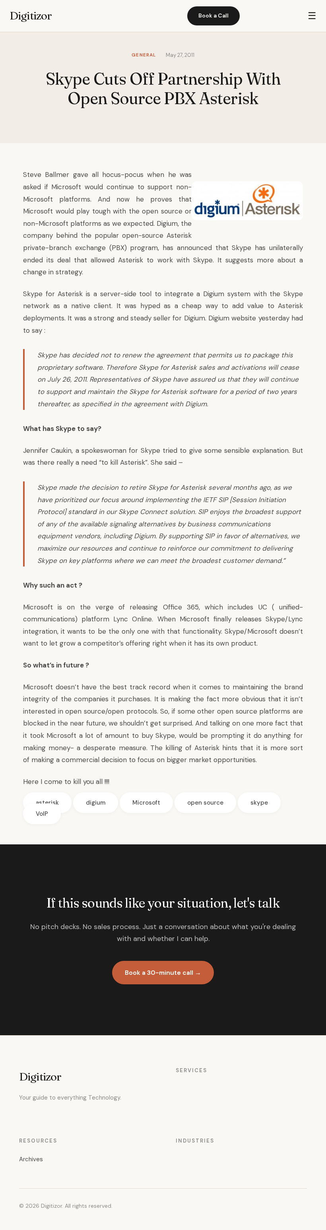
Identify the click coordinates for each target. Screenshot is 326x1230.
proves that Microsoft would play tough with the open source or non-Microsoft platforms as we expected (107, 211)
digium (95, 803)
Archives (31, 1159)
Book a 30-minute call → (163, 972)
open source (205, 803)
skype (259, 803)
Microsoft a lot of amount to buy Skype (111, 735)
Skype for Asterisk (53, 293)
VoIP (42, 814)
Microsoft (146, 803)
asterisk (47, 803)
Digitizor (31, 15)
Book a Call (213, 15)
